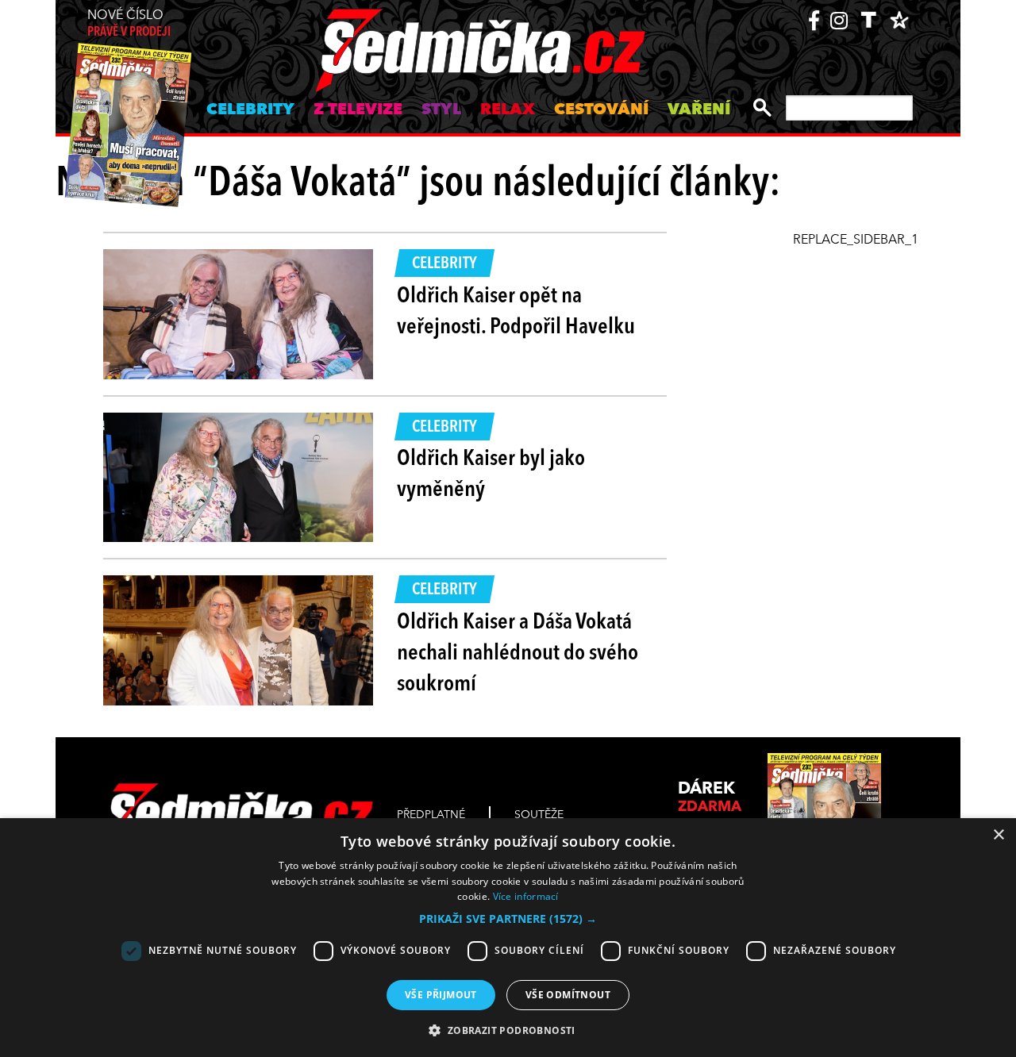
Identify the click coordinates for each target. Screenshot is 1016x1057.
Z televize (358, 110)
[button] (508, 919)
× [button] (998, 835)
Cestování (601, 110)
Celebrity (250, 110)
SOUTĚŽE (539, 815)
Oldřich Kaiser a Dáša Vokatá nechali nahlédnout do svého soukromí (517, 654)
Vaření (699, 110)
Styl (441, 110)
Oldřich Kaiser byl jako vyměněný (491, 475)
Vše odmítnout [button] (567, 994)
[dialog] (508, 937)
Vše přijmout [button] (441, 994)
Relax (507, 110)
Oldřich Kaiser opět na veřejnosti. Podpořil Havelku (516, 312)
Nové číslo (129, 24)
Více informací (526, 896)
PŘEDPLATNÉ (431, 815)
